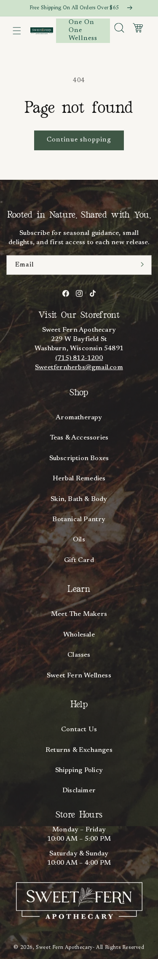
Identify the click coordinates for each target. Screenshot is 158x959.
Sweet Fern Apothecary (64, 947)
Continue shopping (79, 139)
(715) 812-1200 (79, 358)
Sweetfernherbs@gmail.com (79, 367)
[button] (17, 30)
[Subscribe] (142, 264)
